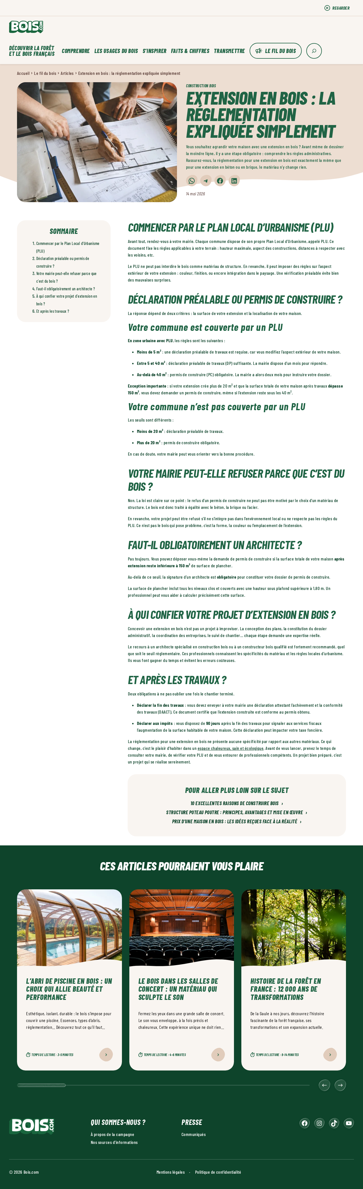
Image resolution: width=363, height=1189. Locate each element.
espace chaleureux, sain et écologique (231, 748)
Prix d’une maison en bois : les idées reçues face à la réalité (237, 821)
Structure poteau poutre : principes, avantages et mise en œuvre (236, 812)
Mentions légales (171, 1172)
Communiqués (194, 1134)
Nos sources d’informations (114, 1142)
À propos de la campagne (112, 1134)
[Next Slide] (340, 1085)
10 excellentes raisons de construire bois (237, 803)
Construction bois (201, 85)
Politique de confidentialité (218, 1172)
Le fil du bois (280, 50)
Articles (67, 73)
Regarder (340, 7)
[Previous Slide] (324, 1085)
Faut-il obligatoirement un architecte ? (65, 288)
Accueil (23, 73)
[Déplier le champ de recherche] (314, 51)
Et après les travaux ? (52, 311)
